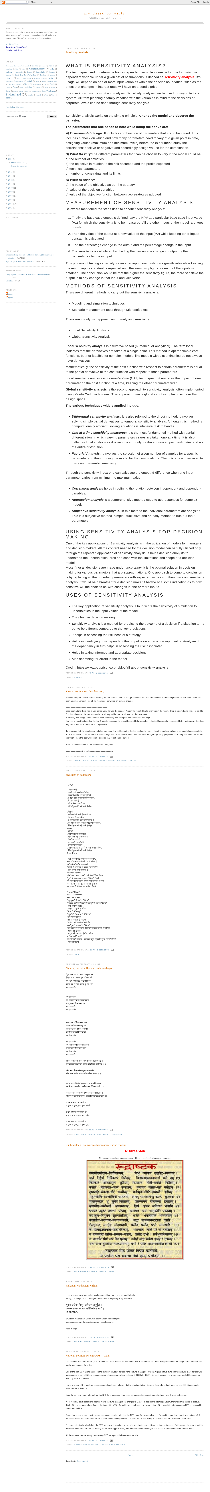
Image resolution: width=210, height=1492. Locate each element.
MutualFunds (37, 84)
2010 (10, 187)
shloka (105, 1341)
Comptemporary (37, 68)
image (83, 1271)
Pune (21, 87)
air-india (35, 66)
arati (84, 1134)
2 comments (102, 1130)
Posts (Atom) (82, 1461)
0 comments (102, 756)
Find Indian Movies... (15, 107)
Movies (27, 84)
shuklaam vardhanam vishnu (81, 1285)
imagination (80, 761)
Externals (52, 72)
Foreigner (43, 75)
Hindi (76, 954)
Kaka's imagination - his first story (85, 691)
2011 (10, 183)
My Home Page (12, 44)
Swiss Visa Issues (48, 91)
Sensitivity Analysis (77, 52)
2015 (10, 171)
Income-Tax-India (91, 1445)
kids (95, 761)
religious (117, 1134)
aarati (77, 1134)
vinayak (125, 761)
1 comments (102, 673)
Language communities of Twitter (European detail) (27, 274)
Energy (29, 72)
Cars (16, 69)
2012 (10, 179)
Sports (21, 91)
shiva (111, 1271)
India (50, 77)
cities (23, 69)
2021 (10, 158)
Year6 (133, 761)
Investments (18, 81)
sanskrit (103, 1271)
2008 (10, 195)
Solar (15, 91)
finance (78, 677)
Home (130, 1455)
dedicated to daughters (78, 775)
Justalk (29, 81)
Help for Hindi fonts (14, 50)
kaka (89, 761)
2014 (10, 175)
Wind (46, 95)
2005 (10, 207)
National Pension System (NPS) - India (87, 1355)
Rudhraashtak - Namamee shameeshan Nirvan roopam (96, 1145)
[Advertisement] (102, 29)
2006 (10, 203)
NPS (113, 1445)
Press (15, 87)
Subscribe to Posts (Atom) (16, 47)
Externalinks (40, 72)
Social (8, 91)
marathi (107, 1134)
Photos (8, 87)
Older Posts (199, 1455)
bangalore (9, 69)
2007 (10, 199)
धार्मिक (112, 1341)
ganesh (91, 1134)
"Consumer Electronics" (14, 66)
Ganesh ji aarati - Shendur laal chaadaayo (89, 968)
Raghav (9, 293)
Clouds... (9, 280)
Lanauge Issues (52, 81)
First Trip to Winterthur (25, 74)
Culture (9, 71)
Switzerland (13, 94)
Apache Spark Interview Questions (20, 261)
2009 (10, 191)
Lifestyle (11, 84)
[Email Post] (110, 673)
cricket (52, 69)
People (52, 84)
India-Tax (105, 1445)
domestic (19, 72)
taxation (120, 1445)
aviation (51, 66)
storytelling (113, 761)
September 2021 (18, 162)
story (102, 761)
